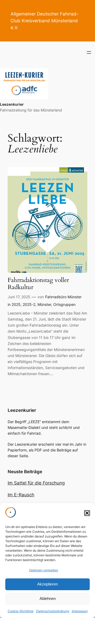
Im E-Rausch (21, 494)
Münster (44, 304)
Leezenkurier (12, 104)
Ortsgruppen (64, 304)
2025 (16, 304)
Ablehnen (48, 598)
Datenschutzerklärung (52, 611)
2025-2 (29, 304)
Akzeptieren (47, 584)
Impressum (80, 611)
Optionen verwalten (43, 570)
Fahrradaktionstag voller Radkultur (38, 284)
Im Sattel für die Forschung (36, 483)
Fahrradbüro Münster (63, 297)
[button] (87, 513)
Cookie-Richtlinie (21, 611)
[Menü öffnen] (89, 52)
